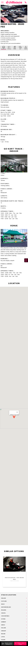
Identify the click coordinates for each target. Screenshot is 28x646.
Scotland (3, 601)
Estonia (3, 618)
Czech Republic (5, 615)
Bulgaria (3, 610)
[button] (14, 417)
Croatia (3, 613)
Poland (3, 639)
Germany (3, 621)
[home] (14, 2)
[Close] (17, 412)
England (3, 598)
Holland (3, 627)
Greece (3, 624)
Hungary (3, 630)
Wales (3, 604)
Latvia (3, 636)
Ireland (3, 633)
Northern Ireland (6, 607)
